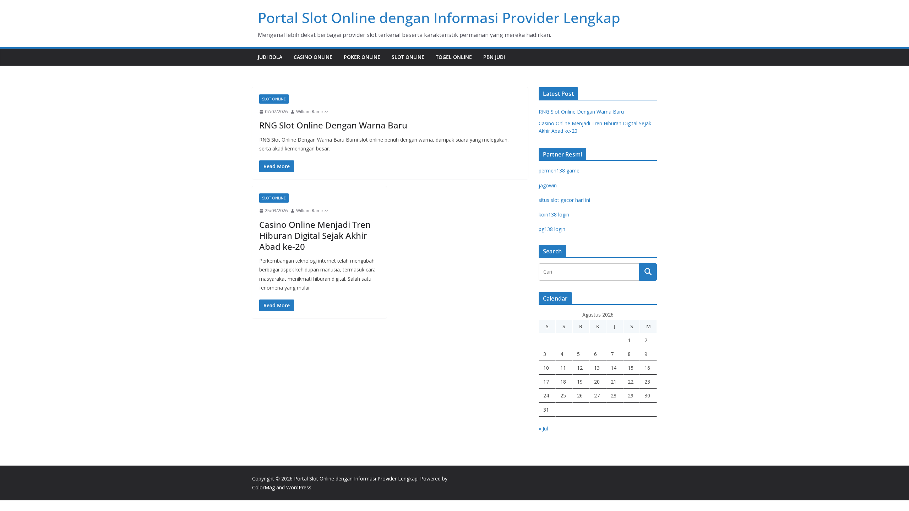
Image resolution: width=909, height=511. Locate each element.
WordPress (298, 487)
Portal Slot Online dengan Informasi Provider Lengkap (439, 17)
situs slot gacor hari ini (564, 200)
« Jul (543, 428)
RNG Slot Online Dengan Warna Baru (333, 125)
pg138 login (552, 229)
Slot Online (408, 57)
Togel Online (454, 57)
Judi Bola (270, 57)
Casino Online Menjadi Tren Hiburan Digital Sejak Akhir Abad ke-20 (315, 235)
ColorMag (263, 487)
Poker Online (362, 57)
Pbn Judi (494, 57)
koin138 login (554, 214)
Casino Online (313, 57)
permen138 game (559, 170)
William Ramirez (312, 112)
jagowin (548, 185)
